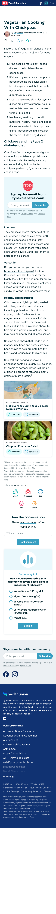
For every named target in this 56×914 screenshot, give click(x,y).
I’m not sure (20, 618)
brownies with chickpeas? (19, 271)
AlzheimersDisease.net (16, 744)
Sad (38, 493)
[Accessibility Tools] (40, 3)
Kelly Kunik (18, 33)
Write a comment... (16, 533)
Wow (20, 505)
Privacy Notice (27, 214)
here (6, 480)
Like (14, 493)
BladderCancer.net (14, 766)
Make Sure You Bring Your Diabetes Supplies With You (27, 407)
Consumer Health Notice (15, 787)
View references (14, 485)
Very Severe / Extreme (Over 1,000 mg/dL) (30, 611)
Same (33, 505)
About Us (7, 784)
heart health (21, 322)
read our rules (28, 522)
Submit (28, 625)
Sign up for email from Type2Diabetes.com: (28, 196)
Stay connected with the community (26, 649)
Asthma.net (10, 748)
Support (27, 493)
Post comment (28, 542)
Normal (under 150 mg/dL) (28, 591)
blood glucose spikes (37, 333)
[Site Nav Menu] (52, 3)
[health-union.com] (15, 695)
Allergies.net (10, 740)
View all (10, 776)
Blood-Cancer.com (14, 771)
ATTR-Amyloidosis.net (16, 757)
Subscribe (40, 205)
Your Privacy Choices (40, 787)
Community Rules (29, 791)
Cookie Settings (11, 791)
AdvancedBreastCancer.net (19, 731)
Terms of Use (25, 666)
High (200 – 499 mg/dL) (27, 596)
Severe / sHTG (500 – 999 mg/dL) (28, 603)
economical (16, 72)
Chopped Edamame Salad (22, 446)
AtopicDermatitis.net (15, 753)
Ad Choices (46, 791)
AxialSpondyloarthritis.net (18, 762)
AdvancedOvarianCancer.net (20, 735)
